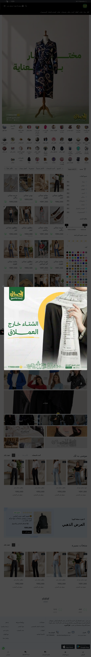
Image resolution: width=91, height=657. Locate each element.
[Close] (3, 286)
